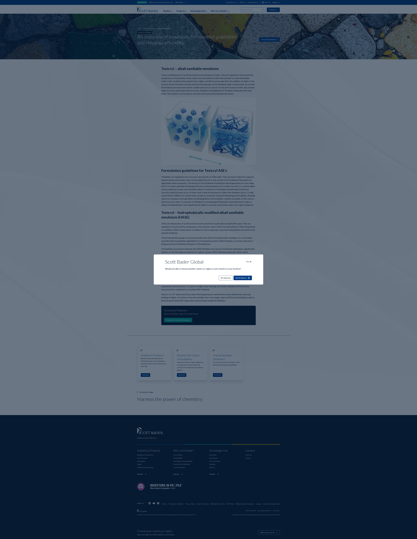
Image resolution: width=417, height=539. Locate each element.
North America (241, 278)
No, (226, 278)
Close (247, 261)
